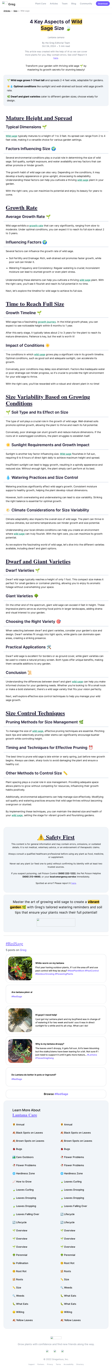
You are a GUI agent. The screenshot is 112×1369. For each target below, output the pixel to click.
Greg (23, 950)
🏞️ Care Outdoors (23, 1157)
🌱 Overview (19, 1230)
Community (86, 3)
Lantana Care (24, 1115)
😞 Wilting (18, 1312)
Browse (56, 1094)
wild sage (82, 180)
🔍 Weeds (66, 1287)
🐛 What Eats (68, 1295)
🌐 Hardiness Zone (23, 1173)
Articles (54, 3)
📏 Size (64, 1279)
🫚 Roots (65, 1271)
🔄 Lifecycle (67, 1214)
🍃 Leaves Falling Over (73, 1206)
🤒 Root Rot (67, 1263)
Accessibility (68, 1364)
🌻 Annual (18, 1124)
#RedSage (14, 943)
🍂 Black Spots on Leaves (27, 1132)
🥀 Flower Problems (72, 1157)
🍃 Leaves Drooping (72, 1189)
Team (64, 3)
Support (31, 1364)
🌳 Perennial (19, 1255)
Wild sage (11, 136)
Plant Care (40, 3)
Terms (58, 1364)
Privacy (50, 1364)
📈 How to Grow (22, 1181)
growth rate (36, 225)
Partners (40, 1364)
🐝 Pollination (20, 1263)
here (55, 58)
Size (15, 11)
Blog (73, 3)
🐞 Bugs (17, 1149)
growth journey (47, 321)
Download (103, 3)
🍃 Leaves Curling (71, 1181)
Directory (80, 1364)
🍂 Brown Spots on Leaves (28, 1140)
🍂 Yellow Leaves (22, 1320)
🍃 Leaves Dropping (72, 1197)
